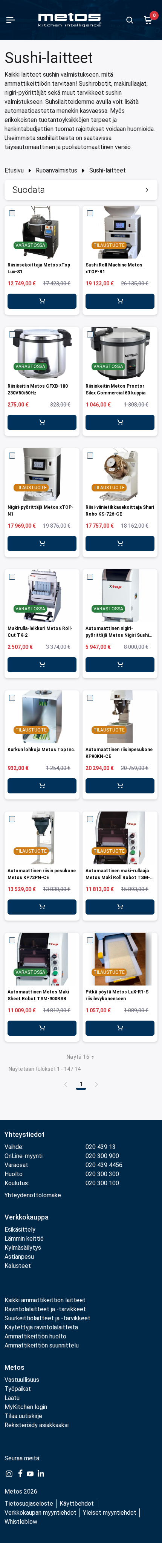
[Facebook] (19, 1473)
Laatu (12, 1397)
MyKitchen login (26, 1407)
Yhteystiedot (24, 1134)
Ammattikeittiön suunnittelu (42, 1345)
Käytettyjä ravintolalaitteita (41, 1327)
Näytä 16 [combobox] (78, 1057)
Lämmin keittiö (24, 1238)
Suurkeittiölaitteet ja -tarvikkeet (47, 1318)
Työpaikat (18, 1388)
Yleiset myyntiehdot (109, 1512)
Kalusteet (18, 1265)
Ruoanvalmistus (56, 170)
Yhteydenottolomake (33, 1195)
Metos (14, 1367)
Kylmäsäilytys (23, 1247)
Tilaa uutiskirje (23, 1416)
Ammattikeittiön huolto (35, 1336)
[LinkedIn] (40, 1473)
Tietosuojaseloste (29, 1503)
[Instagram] (9, 1473)
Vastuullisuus (22, 1379)
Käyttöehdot (77, 1503)
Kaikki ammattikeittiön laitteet (45, 1300)
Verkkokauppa (27, 1217)
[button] (81, 190)
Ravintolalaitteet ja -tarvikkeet (45, 1309)
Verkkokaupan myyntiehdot (40, 1512)
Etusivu (14, 170)
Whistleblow (21, 1521)
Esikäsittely (20, 1229)
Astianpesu (19, 1256)
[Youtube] (30, 1473)
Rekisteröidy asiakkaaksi (37, 1425)
